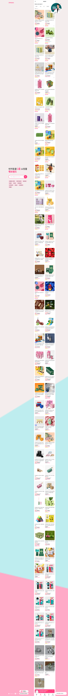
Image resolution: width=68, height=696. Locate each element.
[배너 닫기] (52, 690)
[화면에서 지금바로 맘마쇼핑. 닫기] (55, 8)
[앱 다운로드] (18, 693)
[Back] (35, 1)
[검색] (25, 176)
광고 (43, 25)
